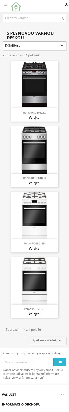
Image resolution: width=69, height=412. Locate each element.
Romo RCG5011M (35, 243)
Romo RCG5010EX (34, 178)
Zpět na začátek (47, 340)
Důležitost (34, 45)
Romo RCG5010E (34, 309)
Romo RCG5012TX (34, 112)
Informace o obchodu (21, 404)
